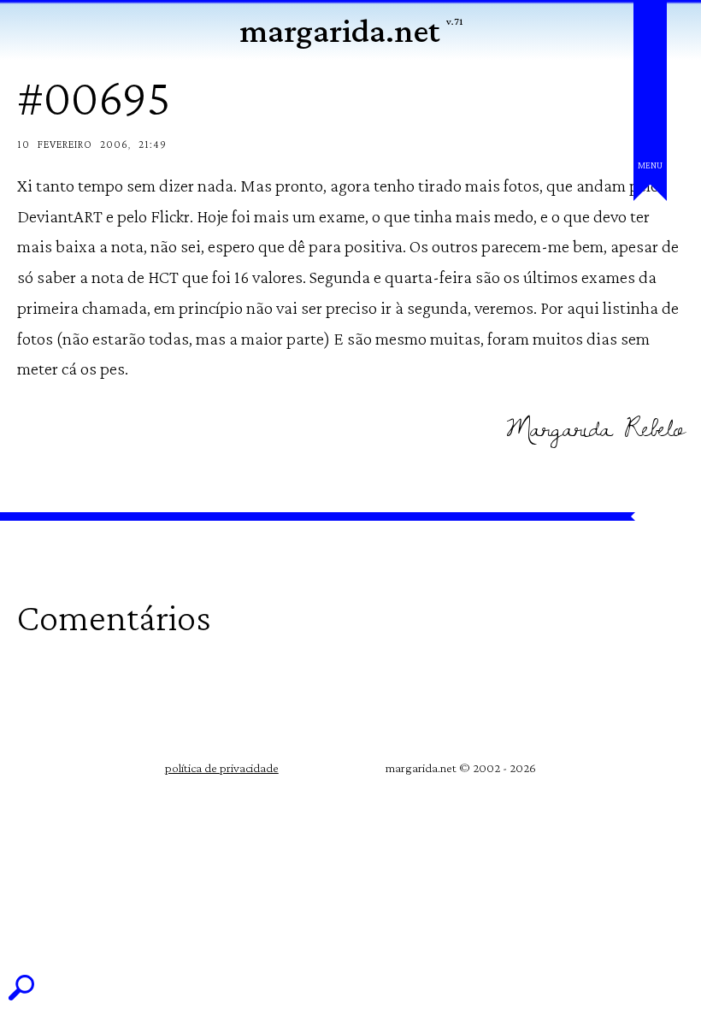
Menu (650, 165)
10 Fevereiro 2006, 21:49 (92, 144)
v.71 (454, 21)
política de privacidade (222, 768)
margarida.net (339, 30)
